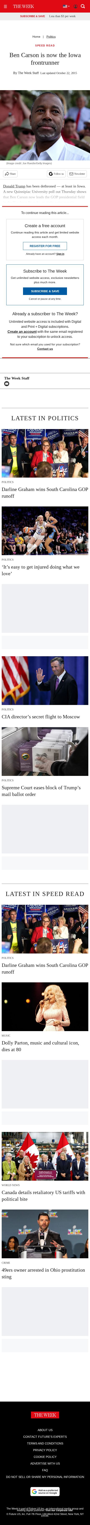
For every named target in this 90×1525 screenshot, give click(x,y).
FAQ (45, 1470)
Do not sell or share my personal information (45, 1477)
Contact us (45, 348)
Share (13, 173)
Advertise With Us (45, 1463)
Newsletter (79, 173)
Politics (51, 36)
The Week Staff (28, 73)
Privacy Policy (45, 1450)
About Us (45, 1430)
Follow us (59, 173)
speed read (45, 45)
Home (36, 36)
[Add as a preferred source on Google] (45, 1491)
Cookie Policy (45, 1456)
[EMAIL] (7, 383)
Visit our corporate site (59, 1510)
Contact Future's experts (45, 1436)
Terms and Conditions (45, 1443)
